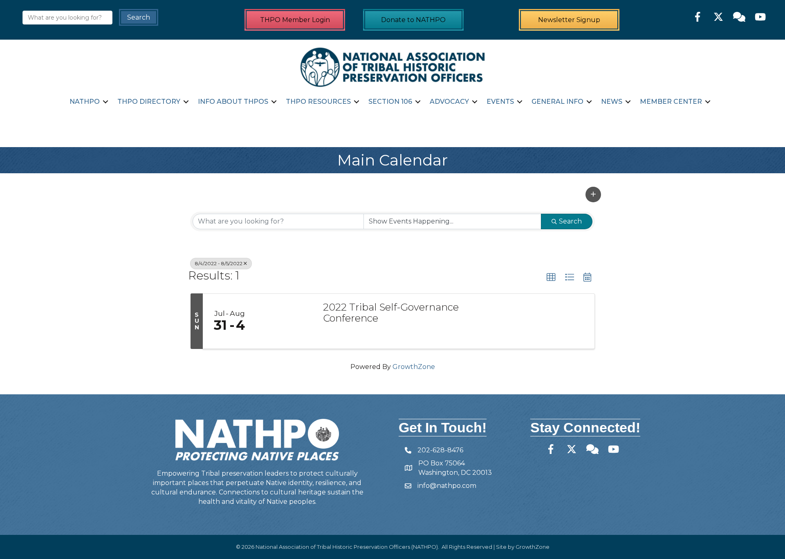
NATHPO (85, 101)
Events (500, 101)
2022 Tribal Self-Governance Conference (391, 313)
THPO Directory (148, 101)
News (611, 101)
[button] (593, 194)
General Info (557, 101)
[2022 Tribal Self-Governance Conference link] (285, 321)
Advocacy (449, 101)
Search (570, 221)
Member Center (671, 101)
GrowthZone (413, 367)
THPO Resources (318, 101)
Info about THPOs (233, 101)
